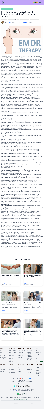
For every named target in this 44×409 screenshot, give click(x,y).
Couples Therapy (12, 367)
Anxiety (19, 366)
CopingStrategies (4, 19)
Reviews (6, 401)
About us (26, 397)
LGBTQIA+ (29, 372)
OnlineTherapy (32, 19)
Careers (37, 361)
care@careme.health (26, 383)
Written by (8, 22)
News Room (38, 352)
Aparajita (3, 283)
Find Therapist (12, 372)
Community (6, 397)
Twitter (1, 366)
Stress (28, 366)
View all (37, 375)
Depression (20, 367)
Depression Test (21, 350)
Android (2, 354)
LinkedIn (2, 371)
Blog (1, 350)
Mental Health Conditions (7, 9)
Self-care (37, 19)
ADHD (28, 367)
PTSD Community (12, 350)
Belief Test (20, 357)
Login (40, 2)
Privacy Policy (38, 354)
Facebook (2, 367)
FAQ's (29, 397)
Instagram (2, 369)
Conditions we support (35, 397)
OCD (19, 369)
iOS (1, 352)
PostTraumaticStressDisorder (24, 19)
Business (18, 397)
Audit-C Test (20, 354)
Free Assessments (12, 397)
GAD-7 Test (20, 355)
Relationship (20, 371)
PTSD (18, 19)
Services (22, 397)
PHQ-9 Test (20, 352)
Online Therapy (12, 366)
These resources (14, 390)
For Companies (30, 350)
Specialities (24, 401)
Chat (36, 2)
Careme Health (5, 233)
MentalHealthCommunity (12, 19)
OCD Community (12, 352)
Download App (3, 355)
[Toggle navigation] (42, 2)
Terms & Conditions (16, 402)
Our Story (38, 350)
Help (2, 397)
